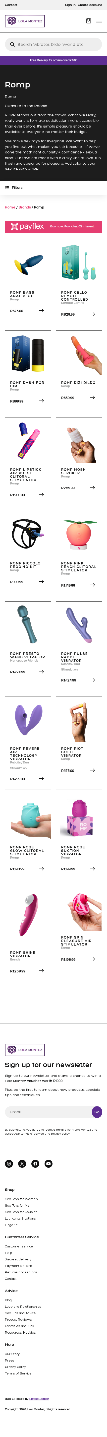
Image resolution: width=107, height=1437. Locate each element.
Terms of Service (18, 1373)
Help (8, 1253)
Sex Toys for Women (21, 1199)
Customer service (19, 1246)
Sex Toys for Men (18, 1205)
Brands (25, 207)
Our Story (12, 1354)
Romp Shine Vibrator (23, 954)
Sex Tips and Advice (20, 1313)
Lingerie (11, 1225)
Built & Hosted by (27, 1399)
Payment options (18, 1266)
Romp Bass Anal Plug (22, 294)
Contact (11, 1279)
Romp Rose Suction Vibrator (73, 850)
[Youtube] (49, 1164)
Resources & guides (20, 1332)
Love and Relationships (23, 1306)
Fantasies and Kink (19, 1326)
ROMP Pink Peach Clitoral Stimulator (79, 566)
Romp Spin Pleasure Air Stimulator (76, 941)
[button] (99, 21)
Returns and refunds (21, 1272)
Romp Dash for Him (27, 384)
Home (10, 207)
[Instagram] (9, 1164)
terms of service (32, 1133)
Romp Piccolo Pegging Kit (25, 565)
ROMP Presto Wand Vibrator (27, 655)
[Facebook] (35, 1164)
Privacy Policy (15, 1367)
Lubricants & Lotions (20, 1218)
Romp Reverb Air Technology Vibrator (25, 754)
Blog (8, 1300)
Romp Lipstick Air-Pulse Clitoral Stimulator (26, 475)
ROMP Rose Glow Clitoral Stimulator (27, 850)
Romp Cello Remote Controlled (74, 296)
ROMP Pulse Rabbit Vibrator (74, 657)
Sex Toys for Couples (21, 1212)
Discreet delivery (18, 1259)
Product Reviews (18, 1319)
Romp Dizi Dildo (78, 383)
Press (9, 1360)
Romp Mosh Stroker (73, 471)
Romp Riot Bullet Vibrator (72, 752)
